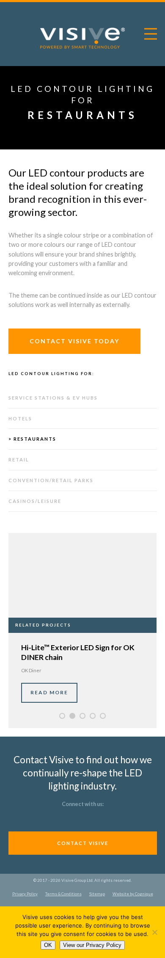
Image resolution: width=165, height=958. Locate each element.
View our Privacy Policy (92, 945)
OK (48, 945)
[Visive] (82, 38)
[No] (154, 932)
